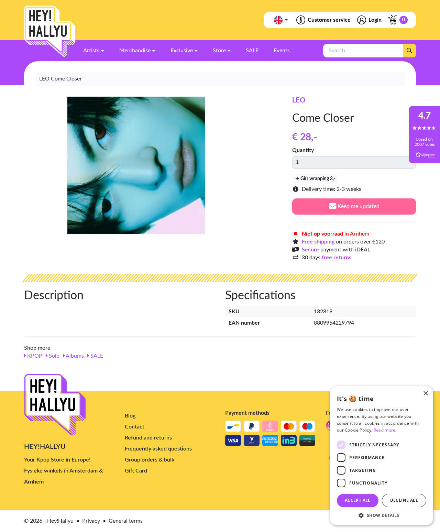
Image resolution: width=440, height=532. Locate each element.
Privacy (91, 521)
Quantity (303, 150)
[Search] (409, 50)
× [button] (425, 393)
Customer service (329, 20)
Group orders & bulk (149, 460)
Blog (130, 416)
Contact (134, 427)
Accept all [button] (358, 500)
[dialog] (381, 455)
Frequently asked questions (158, 449)
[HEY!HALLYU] (50, 31)
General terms (126, 521)
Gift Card (136, 471)
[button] (381, 515)
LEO (298, 100)
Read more (385, 430)
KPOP (34, 356)
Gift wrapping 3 (317, 178)
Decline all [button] (404, 500)
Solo (53, 356)
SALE (96, 356)
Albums (74, 356)
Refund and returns (148, 438)
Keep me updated (358, 206)
